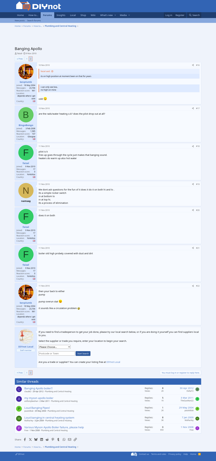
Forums (47, 15)
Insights (61, 15)
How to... (33, 15)
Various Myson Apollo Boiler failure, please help (54, 427)
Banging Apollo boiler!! (38, 388)
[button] (115, 15)
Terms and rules (158, 454)
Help (185, 454)
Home (20, 15)
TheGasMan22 (187, 400)
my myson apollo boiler (38, 398)
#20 (198, 210)
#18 (198, 146)
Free (26, 430)
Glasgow (31, 136)
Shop (83, 15)
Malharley (28, 420)
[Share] (193, 65)
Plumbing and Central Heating (58, 391)
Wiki (93, 15)
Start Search (83, 353)
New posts (20, 20)
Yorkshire (31, 174)
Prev (21, 58)
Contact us (144, 454)
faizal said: (45, 71)
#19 (198, 184)
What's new (106, 15)
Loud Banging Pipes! (37, 408)
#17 (198, 108)
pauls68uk (28, 411)
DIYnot (20, 454)
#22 (198, 285)
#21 (198, 248)
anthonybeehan (31, 401)
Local (73, 15)
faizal (19, 53)
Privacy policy (174, 454)
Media (123, 15)
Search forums (34, 20)
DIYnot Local (113, 361)
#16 (198, 65)
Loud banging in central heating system (49, 417)
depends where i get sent (26, 97)
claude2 (27, 391)
